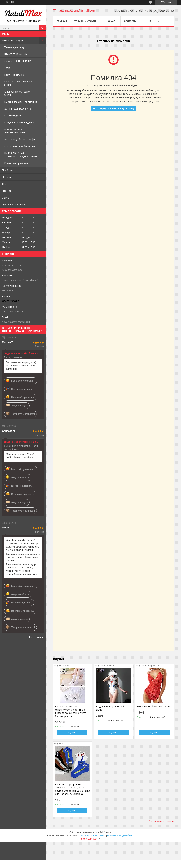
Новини (6, 177)
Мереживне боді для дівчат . (154, 706)
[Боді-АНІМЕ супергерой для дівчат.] (113, 685)
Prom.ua (107, 832)
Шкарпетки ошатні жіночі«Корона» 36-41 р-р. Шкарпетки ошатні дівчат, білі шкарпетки (70, 711)
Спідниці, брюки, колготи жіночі (18, 93)
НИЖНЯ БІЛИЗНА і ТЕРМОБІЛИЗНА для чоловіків (20, 155)
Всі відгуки (35, 637)
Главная (62, 21)
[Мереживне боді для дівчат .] (154, 685)
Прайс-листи (9, 170)
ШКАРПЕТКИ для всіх (15, 54)
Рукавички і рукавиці (16, 163)
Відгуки (6, 197)
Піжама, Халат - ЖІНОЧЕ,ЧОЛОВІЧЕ (14, 131)
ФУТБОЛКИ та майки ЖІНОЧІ (20, 146)
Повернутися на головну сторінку (115, 108)
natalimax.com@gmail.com (16, 321)
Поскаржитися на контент (93, 835)
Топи (7, 67)
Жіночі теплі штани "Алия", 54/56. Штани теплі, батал (20, 456)
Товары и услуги (85, 21)
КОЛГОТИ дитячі (13, 115)
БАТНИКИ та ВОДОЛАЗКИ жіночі (18, 83)
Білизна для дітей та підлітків (20, 101)
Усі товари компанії (160, 821)
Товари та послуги (12, 40)
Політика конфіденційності (120, 835)
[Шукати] (42, 28)
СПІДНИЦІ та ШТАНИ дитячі (19, 122)
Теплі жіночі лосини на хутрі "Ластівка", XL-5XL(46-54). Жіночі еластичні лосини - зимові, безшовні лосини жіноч (22, 569)
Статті (5, 183)
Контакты (130, 21)
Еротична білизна (14, 74)
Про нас (6, 190)
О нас (111, 21)
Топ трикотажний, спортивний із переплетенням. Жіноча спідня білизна (23, 557)
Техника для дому (14, 47)
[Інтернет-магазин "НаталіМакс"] (23, 13)
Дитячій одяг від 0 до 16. (17, 108)
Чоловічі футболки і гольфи (19, 139)
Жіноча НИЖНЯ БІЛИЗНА (17, 61)
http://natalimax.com (13, 311)
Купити (72, 732)
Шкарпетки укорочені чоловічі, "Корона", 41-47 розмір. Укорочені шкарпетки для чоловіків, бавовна (72, 789)
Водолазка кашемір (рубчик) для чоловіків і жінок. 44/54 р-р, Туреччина (23, 365)
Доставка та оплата (13, 204)
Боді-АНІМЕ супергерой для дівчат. (112, 708)
